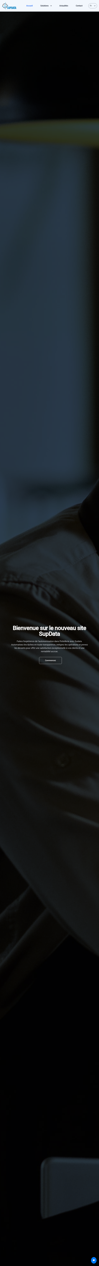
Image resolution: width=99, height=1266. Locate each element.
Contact (79, 6)
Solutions (44, 6)
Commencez (50, 660)
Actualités (63, 6)
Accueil (29, 6)
